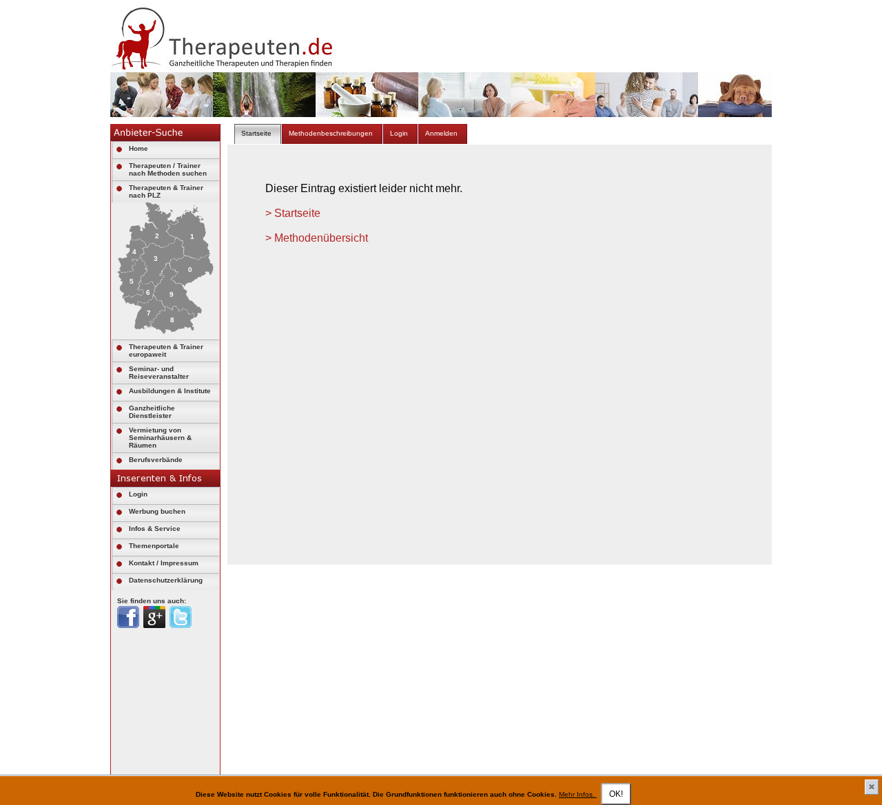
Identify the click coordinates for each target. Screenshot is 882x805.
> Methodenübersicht (316, 238)
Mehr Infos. (578, 794)
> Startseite (292, 213)
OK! (616, 794)
